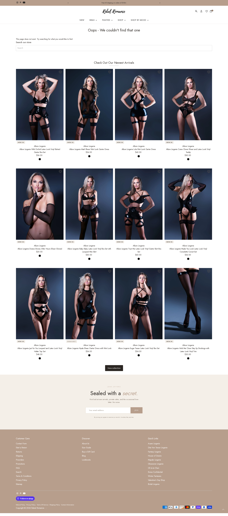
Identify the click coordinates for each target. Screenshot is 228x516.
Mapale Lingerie (154, 459)
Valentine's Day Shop (156, 480)
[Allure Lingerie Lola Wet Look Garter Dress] (139, 104)
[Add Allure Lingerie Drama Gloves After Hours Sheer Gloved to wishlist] (60, 171)
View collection (114, 368)
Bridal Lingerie (153, 484)
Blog (84, 455)
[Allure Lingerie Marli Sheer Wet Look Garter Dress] (89, 104)
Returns (19, 451)
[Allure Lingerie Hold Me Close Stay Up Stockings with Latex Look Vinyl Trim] (188, 303)
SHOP (121, 20)
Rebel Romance (37, 508)
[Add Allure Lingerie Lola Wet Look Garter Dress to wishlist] (159, 72)
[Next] (160, 3)
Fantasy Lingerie (154, 451)
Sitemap (19, 484)
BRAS (92, 20)
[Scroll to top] (223, 509)
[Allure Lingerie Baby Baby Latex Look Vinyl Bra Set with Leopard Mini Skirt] (89, 204)
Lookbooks (86, 459)
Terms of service (42, 505)
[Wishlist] (206, 11)
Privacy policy (31, 505)
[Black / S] (40, 159)
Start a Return (21, 447)
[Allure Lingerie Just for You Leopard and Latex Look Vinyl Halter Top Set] (40, 303)
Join (136, 410)
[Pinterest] (20, 3)
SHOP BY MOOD (139, 20)
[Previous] (68, 3)
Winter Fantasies (154, 476)
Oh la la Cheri (153, 468)
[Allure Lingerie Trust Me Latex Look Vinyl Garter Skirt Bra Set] (139, 204)
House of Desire (155, 455)
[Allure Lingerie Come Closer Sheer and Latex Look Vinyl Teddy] (188, 104)
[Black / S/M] (89, 156)
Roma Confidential (155, 472)
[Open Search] (196, 11)
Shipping (19, 455)
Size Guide (86, 447)
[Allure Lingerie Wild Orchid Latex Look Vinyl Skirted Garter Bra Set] (40, 104)
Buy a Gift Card (88, 451)
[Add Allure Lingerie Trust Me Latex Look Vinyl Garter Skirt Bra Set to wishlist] (159, 171)
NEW (82, 20)
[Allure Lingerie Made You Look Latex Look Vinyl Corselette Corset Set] (188, 204)
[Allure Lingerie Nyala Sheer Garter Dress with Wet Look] (89, 303)
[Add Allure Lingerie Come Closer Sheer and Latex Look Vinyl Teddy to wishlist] (209, 72)
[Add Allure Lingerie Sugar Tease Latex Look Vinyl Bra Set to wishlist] (159, 271)
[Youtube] (24, 3)
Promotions (20, 464)
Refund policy (20, 505)
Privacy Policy (21, 480)
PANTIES (106, 20)
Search (18, 472)
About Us (85, 443)
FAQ (18, 468)
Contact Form (21, 443)
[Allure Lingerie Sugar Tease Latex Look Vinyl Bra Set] (139, 303)
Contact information (67, 505)
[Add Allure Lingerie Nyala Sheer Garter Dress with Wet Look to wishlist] (110, 271)
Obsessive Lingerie (155, 464)
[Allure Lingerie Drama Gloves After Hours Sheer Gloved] (40, 204)
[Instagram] (17, 3)
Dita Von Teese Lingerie (157, 447)
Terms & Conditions (23, 476)
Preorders (20, 459)
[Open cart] (211, 11)
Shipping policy (55, 505)
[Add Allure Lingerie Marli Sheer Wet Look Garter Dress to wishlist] (110, 72)
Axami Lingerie (154, 443)
